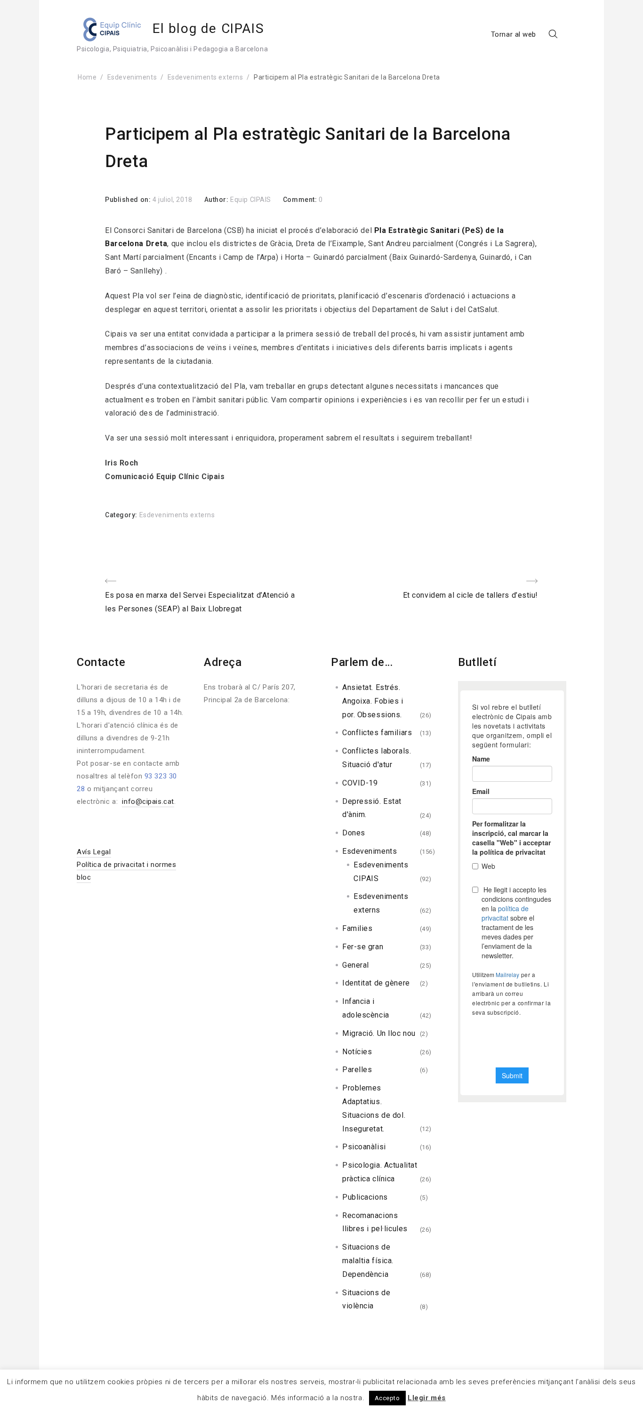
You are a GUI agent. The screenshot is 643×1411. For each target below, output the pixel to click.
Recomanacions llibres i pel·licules (375, 1222)
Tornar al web (513, 34)
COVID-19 (360, 782)
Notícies (357, 1051)
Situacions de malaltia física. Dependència (368, 1261)
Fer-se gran (362, 946)
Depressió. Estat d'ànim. (372, 808)
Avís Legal (94, 852)
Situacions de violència (366, 1299)
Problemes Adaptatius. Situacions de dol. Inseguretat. (373, 1108)
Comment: (301, 199)
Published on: (129, 199)
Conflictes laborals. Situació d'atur (376, 757)
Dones (353, 832)
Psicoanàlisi (364, 1146)
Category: (122, 515)
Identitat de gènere (376, 982)
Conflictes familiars (377, 732)
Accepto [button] (387, 1398)
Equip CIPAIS (250, 199)
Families (357, 928)
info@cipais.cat (148, 801)
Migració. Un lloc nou (379, 1033)
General (355, 965)
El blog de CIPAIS (208, 28)
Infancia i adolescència (365, 1008)
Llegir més (427, 1398)
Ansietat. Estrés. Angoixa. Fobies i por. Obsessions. (372, 701)
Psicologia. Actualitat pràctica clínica (379, 1172)
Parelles (357, 1069)
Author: (217, 199)
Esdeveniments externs (205, 77)
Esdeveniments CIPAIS (381, 871)
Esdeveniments (132, 77)
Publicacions (365, 1197)
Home (87, 77)
